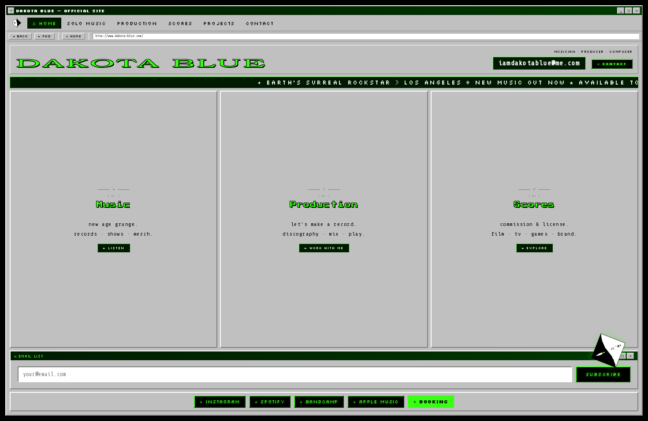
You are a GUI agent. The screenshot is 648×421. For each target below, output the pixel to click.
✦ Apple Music (375, 402)
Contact (260, 23)
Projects (219, 23)
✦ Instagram (219, 402)
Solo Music (86, 23)
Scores (180, 23)
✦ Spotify (270, 402)
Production (137, 23)
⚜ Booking (430, 402)
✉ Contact (611, 64)
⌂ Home (44, 23)
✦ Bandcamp (319, 402)
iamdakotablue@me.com (539, 63)
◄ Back (20, 36)
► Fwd (44, 36)
